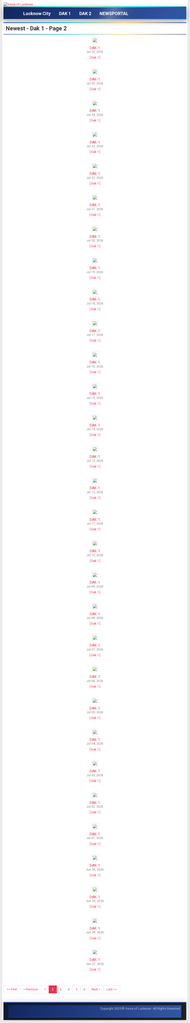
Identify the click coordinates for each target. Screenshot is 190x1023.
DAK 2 (85, 13)
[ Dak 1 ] (95, 57)
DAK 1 (65, 13)
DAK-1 (95, 48)
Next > (95, 989)
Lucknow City (37, 13)
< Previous (30, 989)
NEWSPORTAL (114, 13)
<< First (12, 989)
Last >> (111, 989)
